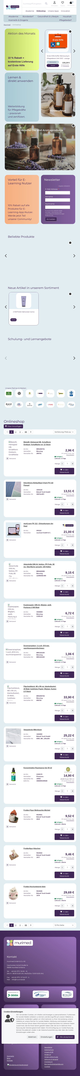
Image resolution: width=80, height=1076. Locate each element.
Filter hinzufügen (14, 426)
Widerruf (47, 1055)
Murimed (7, 25)
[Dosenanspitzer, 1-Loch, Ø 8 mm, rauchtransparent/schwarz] (13, 652)
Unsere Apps (53, 11)
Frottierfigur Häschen (32, 848)
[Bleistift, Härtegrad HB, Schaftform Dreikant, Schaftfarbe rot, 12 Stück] (13, 448)
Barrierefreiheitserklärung (53, 1064)
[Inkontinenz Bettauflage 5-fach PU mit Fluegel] (13, 489)
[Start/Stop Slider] (70, 31)
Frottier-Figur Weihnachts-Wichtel (37, 810)
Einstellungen (46, 1037)
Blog (8, 1058)
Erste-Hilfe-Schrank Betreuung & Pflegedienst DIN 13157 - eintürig (58, 58)
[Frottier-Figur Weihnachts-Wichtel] (13, 816)
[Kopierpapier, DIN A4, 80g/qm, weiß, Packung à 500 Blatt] (13, 611)
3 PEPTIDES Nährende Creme (23, 312)
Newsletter (48, 1047)
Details (53, 65)
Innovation (65, 11)
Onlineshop (41, 11)
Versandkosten (66, 66)
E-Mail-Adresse (52, 189)
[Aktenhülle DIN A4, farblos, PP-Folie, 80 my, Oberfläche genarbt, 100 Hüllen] (13, 570)
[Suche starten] (46, 3)
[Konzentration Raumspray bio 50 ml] (13, 774)
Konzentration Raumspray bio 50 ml (38, 768)
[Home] (12, 7)
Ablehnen (32, 1037)
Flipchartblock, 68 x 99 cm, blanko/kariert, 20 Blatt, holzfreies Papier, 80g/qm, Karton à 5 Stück (40, 689)
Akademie (30, 11)
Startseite (10, 1056)
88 (26, 432)
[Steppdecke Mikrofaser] (13, 736)
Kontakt (10, 1060)
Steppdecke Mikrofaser (33, 730)
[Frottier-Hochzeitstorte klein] (13, 893)
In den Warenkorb (64, 471)
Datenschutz (49, 1050)
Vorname (49, 197)
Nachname (49, 204)
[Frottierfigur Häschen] (13, 855)
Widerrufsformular (51, 1057)
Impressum (48, 1062)
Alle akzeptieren (66, 1037)
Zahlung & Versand (51, 1059)
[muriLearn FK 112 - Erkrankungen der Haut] (13, 530)
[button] (22, 49)
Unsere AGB (48, 1052)
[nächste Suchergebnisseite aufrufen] (31, 432)
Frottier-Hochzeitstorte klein (35, 887)
